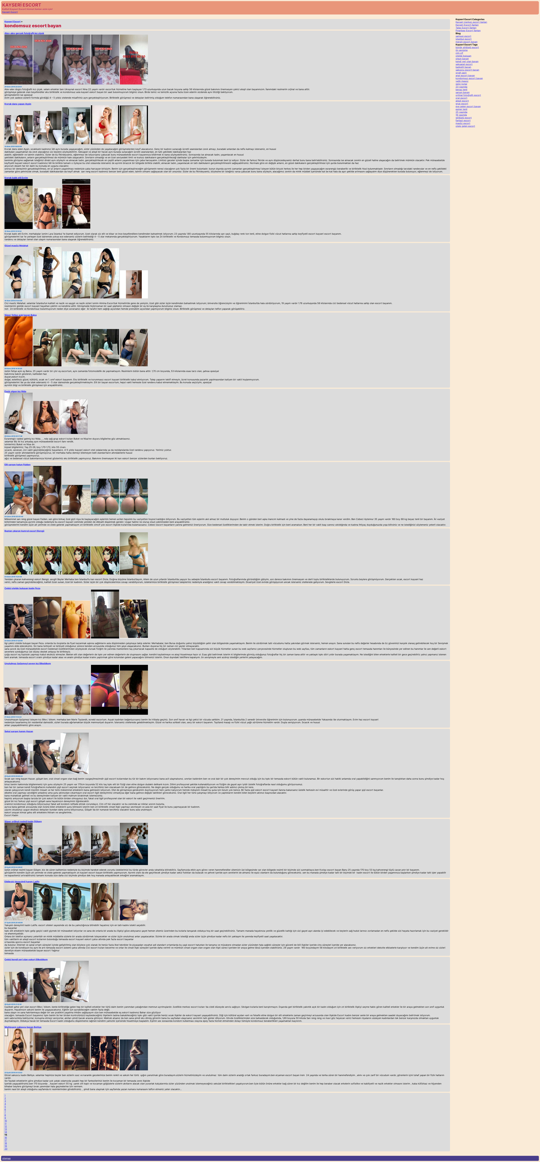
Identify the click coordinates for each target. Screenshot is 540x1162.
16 (5, 1137)
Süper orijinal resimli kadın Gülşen (23, 821)
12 (5, 1126)
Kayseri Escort (10, 12)
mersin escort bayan (466, 41)
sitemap (6, 1158)
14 (5, 1132)
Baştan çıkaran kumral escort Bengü (24, 530)
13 (5, 1129)
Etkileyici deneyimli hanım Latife (22, 881)
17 (5, 1140)
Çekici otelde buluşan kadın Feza (22, 588)
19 (5, 1146)
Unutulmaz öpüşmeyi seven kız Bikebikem (27, 663)
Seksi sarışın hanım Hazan (18, 731)
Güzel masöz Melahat (16, 245)
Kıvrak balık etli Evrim (16, 177)
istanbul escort (464, 39)
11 (5, 1123)
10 (5, 1120)
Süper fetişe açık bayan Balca (20, 315)
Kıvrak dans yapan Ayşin (17, 103)
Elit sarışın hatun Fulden (17, 464)
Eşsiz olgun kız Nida (15, 391)
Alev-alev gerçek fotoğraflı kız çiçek (24, 33)
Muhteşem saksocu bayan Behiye (22, 1027)
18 (5, 1143)
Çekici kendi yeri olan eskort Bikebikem (26, 959)
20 (5, 1148)
